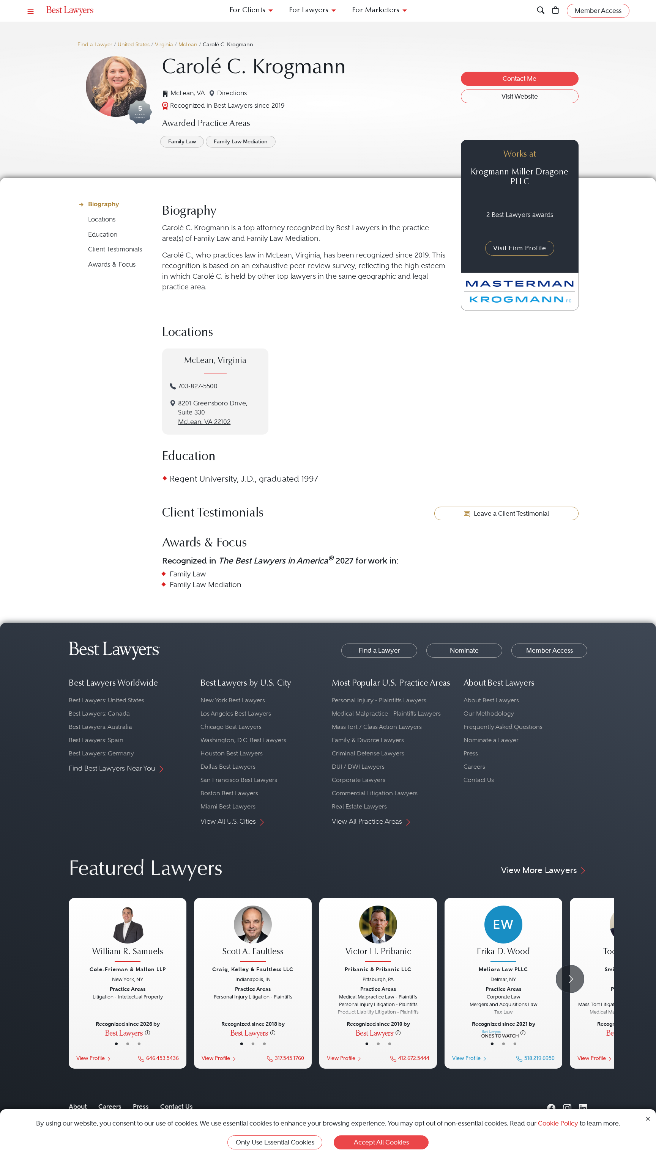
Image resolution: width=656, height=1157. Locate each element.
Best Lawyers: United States (106, 700)
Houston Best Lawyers (231, 753)
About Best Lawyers (491, 700)
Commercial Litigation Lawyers (375, 793)
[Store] (555, 11)
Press (471, 753)
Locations (101, 219)
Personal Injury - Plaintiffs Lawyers (379, 700)
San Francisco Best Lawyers (238, 779)
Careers (474, 766)
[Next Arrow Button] (570, 979)
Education (102, 234)
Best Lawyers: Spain (96, 740)
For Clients (247, 10)
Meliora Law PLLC (503, 969)
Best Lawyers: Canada (99, 713)
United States (134, 44)
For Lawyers (308, 10)
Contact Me (519, 78)
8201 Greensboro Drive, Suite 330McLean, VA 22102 (213, 413)
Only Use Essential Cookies (275, 1142)
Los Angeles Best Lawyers (235, 713)
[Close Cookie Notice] (648, 1118)
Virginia (164, 44)
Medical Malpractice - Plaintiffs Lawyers (386, 713)
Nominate (464, 650)
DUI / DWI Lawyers (358, 766)
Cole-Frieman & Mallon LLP (128, 969)
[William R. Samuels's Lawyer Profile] (127, 935)
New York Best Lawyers (232, 700)
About (78, 1106)
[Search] (540, 11)
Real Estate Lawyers (359, 806)
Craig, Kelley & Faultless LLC (252, 969)
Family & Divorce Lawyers (368, 740)
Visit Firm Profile (519, 248)
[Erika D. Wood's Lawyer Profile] (503, 935)
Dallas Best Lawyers (227, 766)
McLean (187, 44)
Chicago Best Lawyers (231, 726)
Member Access (549, 650)
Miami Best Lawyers (227, 806)
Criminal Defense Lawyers (368, 753)
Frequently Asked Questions (503, 726)
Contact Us (479, 779)
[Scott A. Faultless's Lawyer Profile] (253, 935)
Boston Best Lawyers (229, 793)
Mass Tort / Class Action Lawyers (377, 726)
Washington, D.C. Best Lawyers (243, 740)
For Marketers (375, 10)
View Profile (90, 1058)
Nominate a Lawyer (491, 740)
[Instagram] (567, 1107)
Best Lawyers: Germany (101, 753)
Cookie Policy (558, 1123)
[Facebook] (551, 1107)
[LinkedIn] (583, 1107)
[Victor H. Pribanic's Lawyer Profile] (378, 935)
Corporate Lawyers (358, 779)
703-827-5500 (198, 386)
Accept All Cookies (381, 1142)
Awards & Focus (112, 264)
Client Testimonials (115, 249)
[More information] (147, 1032)
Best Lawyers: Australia (100, 726)
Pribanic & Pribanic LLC (378, 969)
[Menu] (31, 11)
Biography (103, 204)
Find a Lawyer (94, 44)
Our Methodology (489, 713)
